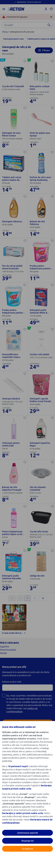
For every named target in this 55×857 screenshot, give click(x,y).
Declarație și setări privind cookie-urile (22, 813)
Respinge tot (27, 841)
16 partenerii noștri (18, 766)
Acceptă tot (27, 849)
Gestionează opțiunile (27, 833)
